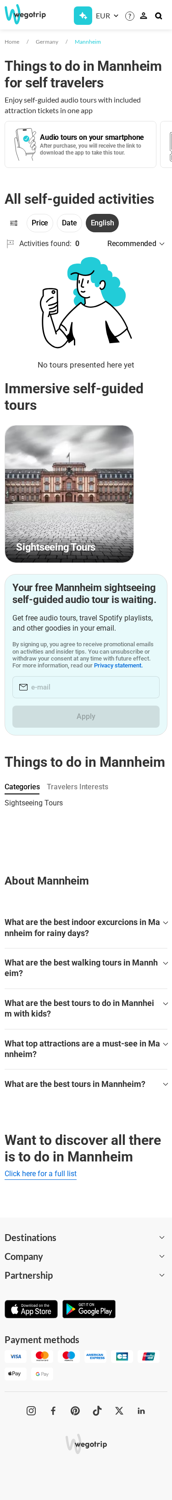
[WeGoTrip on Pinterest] (75, 1410)
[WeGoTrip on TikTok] (97, 1410)
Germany (47, 41)
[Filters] (14, 223)
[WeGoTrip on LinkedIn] (141, 1410)
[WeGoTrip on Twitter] (119, 1410)
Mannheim (88, 41)
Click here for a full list (41, 1173)
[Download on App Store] (31, 1310)
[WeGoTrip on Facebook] (53, 1410)
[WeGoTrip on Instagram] (31, 1410)
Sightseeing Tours (34, 803)
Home (12, 41)
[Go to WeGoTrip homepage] (21, 14)
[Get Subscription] (83, 15)
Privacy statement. (118, 665)
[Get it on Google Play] (89, 1310)
